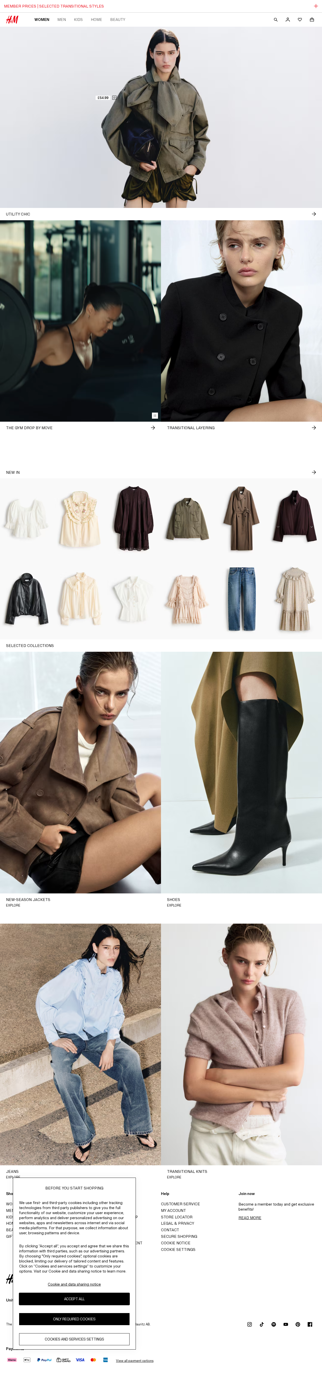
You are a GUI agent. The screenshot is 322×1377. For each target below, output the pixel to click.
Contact (170, 1230)
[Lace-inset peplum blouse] (27, 518)
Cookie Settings (178, 1249)
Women (41, 19)
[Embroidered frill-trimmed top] (80, 518)
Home (96, 19)
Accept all (74, 1299)
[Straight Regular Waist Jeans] (241, 599)
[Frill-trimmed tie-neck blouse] (80, 599)
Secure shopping (179, 1236)
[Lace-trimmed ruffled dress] (188, 599)
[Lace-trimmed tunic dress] (134, 518)
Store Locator (176, 1217)
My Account (173, 1210)
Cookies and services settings (74, 1339)
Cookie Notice (175, 1243)
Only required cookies (74, 1319)
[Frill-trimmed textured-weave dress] (295, 599)
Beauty (117, 19)
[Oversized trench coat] (241, 518)
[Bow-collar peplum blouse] (134, 599)
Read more (249, 1218)
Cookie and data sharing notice (74, 1284)
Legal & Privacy (177, 1223)
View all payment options (134, 1361)
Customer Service (180, 1204)
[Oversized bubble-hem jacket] (295, 518)
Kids (78, 19)
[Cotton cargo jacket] (188, 518)
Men (61, 19)
